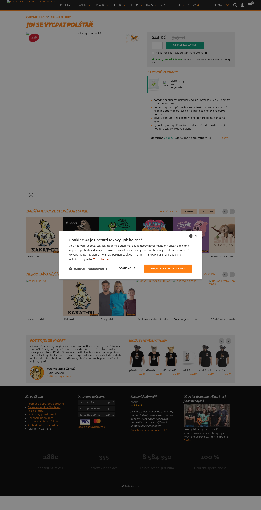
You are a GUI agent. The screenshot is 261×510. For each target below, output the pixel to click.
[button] (88, 268)
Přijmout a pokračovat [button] (168, 268)
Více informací (102, 259)
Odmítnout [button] (127, 268)
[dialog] (130, 255)
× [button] (195, 235)
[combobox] (191, 236)
